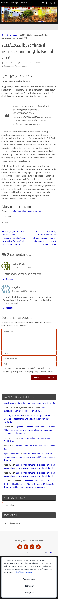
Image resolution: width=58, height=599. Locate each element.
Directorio (4, 3)
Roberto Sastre (10, 63)
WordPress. (50, 553)
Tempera (41, 553)
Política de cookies (24, 572)
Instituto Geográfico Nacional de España (26, 211)
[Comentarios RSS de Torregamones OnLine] (55, 3)
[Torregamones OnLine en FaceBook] (47, 3)
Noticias (24, 66)
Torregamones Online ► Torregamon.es (26, 8)
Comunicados (12, 35)
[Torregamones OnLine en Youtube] (43, 3)
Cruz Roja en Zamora (13, 415)
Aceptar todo (29, 579)
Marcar (7, 222)
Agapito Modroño (11, 454)
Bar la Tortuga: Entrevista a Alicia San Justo (36, 403)
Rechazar (29, 586)
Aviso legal (14, 3)
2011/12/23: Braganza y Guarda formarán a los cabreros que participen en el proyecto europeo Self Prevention (44, 238)
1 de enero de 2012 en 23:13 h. (24, 291)
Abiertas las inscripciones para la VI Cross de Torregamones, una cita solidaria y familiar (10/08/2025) (30, 418)
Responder (10, 279)
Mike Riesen (9, 403)
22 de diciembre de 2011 (30, 63)
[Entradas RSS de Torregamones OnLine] (51, 3)
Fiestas (17, 66)
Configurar (29, 592)
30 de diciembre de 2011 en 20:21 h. (26, 268)
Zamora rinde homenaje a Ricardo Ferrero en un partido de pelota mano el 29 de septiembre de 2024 (29, 457)
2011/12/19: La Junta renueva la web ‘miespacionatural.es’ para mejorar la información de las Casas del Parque (13, 238)
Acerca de (24, 3)
